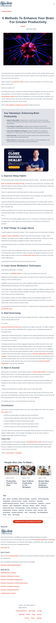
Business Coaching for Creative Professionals (14, 583)
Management (17, 505)
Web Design (15, 514)
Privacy (27, 618)
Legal (10, 505)
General (48, 503)
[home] (6, 4)
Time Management (42, 512)
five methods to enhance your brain (16, 105)
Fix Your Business (31, 503)
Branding (14, 499)
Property (14, 510)
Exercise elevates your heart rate (11, 327)
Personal (43, 505)
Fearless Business (21, 611)
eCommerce (32, 501)
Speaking (21, 614)
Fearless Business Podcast (11, 503)
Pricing (39, 611)
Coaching (33, 499)
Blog (4, 499)
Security (40, 510)
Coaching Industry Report (8, 593)
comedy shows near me (29, 255)
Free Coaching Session (11, 556)
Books (9, 499)
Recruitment (28, 510)
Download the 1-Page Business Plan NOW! (28, 521)
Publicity (21, 510)
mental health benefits (39, 372)
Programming (7, 510)
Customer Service (16, 501)
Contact (39, 614)
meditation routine (15, 273)
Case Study (32, 611)
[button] (54, 4)
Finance (22, 503)
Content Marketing (43, 499)
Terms (33, 618)
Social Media (6, 512)
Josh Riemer (10, 453)
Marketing (25, 505)
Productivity (43, 508)
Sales (35, 510)
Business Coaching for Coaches (10, 576)
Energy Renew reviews (8, 96)
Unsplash (19, 453)
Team (26, 512)
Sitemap (39, 618)
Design (25, 501)
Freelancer (41, 503)
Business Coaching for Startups (10, 586)
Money (38, 505)
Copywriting (6, 501)
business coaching (40, 539)
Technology (32, 512)
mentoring (52, 539)
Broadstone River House (34, 442)
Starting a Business (17, 512)
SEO (45, 510)
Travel (4, 514)
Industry (5, 505)
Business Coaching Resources (10, 589)
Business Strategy (24, 499)
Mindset (23, 26)
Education (40, 501)
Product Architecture (32, 508)
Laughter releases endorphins (10, 236)
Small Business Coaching (8, 572)
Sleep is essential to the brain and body (12, 183)
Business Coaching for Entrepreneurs (12, 579)
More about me (5, 547)
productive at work (18, 82)
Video (9, 514)
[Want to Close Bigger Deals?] (26, 159)
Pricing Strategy (20, 508)
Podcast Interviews (8, 508)
